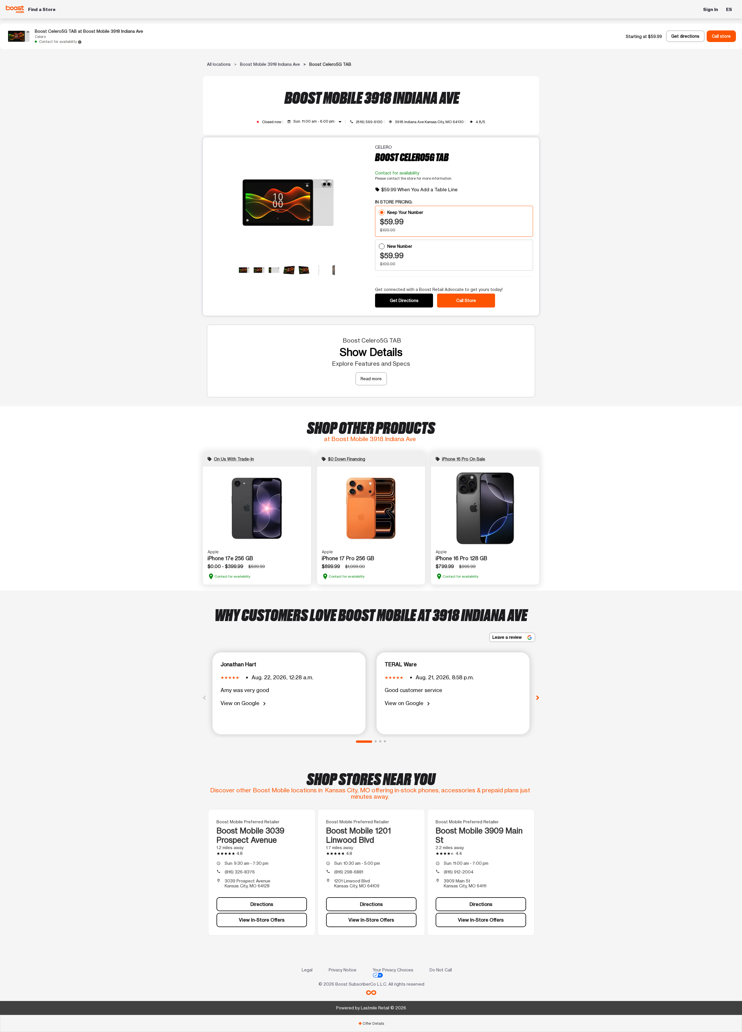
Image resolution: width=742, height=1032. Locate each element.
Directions (261, 904)
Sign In (710, 9)
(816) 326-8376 (240, 871)
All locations (219, 64)
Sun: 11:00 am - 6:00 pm (318, 121)
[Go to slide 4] (385, 741)
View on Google (244, 703)
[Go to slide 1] (364, 741)
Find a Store (42, 9)
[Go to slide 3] (380, 741)
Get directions (685, 36)
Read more (371, 378)
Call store (721, 36)
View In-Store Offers (262, 920)
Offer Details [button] (371, 1023)
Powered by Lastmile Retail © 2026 (371, 1007)
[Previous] (204, 697)
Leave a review (507, 637)
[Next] (537, 697)
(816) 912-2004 (458, 871)
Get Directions (404, 300)
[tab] (371, 1023)
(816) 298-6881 (348, 871)
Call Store (466, 300)
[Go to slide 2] (375, 741)
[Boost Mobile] (15, 9)
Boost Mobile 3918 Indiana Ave (270, 64)
